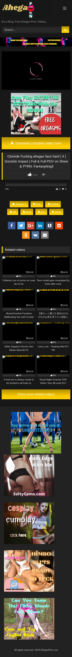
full (14, 212)
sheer (58, 212)
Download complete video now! (37, 143)
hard (28, 212)
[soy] (29, 638)
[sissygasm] (36, 452)
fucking (54, 204)
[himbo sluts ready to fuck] (29, 590)
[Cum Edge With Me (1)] (29, 495)
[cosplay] (36, 133)
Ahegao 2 (21, 204)
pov (43, 212)
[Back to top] (61, 647)
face (38, 204)
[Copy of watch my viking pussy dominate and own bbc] (36, 45)
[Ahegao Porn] (29, 10)
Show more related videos (36, 394)
